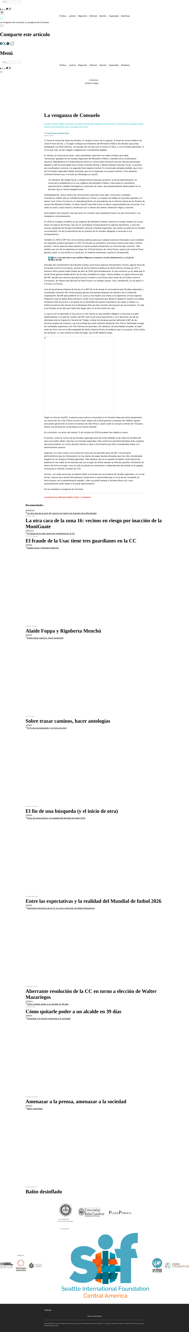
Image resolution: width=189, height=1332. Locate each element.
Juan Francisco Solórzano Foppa (58, 133)
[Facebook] (5, 9)
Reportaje (30, 510)
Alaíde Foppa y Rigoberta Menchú (63, 631)
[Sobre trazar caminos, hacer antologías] (94, 675)
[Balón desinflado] (94, 1146)
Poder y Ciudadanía (82, 497)
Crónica (29, 1001)
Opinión (29, 545)
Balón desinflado (44, 1191)
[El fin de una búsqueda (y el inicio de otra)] (94, 765)
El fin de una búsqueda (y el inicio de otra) (72, 811)
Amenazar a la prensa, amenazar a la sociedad (77, 1101)
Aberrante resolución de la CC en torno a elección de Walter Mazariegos (91, 994)
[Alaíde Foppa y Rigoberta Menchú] (94, 585)
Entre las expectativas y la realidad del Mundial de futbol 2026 (93, 901)
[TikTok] (7, 9)
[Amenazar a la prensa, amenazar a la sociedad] (94, 1056)
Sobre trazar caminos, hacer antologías (68, 721)
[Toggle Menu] (2, 12)
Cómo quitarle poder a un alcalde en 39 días (73, 1011)
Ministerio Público (65, 497)
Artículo (30, 530)
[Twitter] (3, 9)
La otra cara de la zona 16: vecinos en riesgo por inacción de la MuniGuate (94, 523)
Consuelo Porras (50, 497)
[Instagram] (1, 9)
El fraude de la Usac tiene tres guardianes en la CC (82, 541)
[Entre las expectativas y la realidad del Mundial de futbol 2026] (94, 855)
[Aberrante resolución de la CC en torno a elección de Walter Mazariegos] (94, 946)
